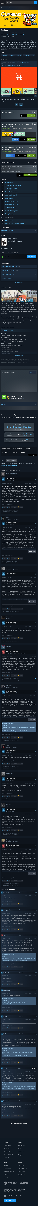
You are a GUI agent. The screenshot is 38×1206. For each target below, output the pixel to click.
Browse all (32, 163)
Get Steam (21, 1165)
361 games (8, 569)
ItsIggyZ (8, 745)
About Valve (21, 1145)
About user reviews (21, 417)
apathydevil (9, 568)
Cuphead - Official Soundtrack (26, 151)
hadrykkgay (9, 685)
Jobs (19, 1148)
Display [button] (23, 452)
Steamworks (7, 1152)
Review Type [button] (5, 448)
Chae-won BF (9, 804)
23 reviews (15, 841)
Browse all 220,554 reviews (19, 1123)
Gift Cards (6, 1158)
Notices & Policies (9, 1171)
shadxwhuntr (9, 616)
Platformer (27, 55)
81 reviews (15, 569)
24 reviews (15, 687)
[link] (21, 155)
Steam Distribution (9, 1155)
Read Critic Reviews (17, 398)
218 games (8, 841)
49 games (8, 806)
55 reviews (8, 775)
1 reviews (8, 618)
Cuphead (14, 128)
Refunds (6, 1177)
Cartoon (12, 55)
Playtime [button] (14, 452)
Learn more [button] (31, 257)
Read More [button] (32, 551)
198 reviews (16, 519)
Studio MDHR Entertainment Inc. (16, 33)
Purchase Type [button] (17, 448)
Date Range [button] (5, 452)
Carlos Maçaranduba (11, 473)
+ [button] (33, 55)
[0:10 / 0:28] (19, 77)
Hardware (21, 1152)
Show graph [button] (31, 455)
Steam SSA (7, 1148)
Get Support (21, 1171)
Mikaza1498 (9, 773)
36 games (8, 747)
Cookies (6, 1174)
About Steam (7, 1145)
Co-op (19, 55)
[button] (4, 8)
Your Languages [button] (10, 460)
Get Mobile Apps (9, 1200)
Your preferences (31, 417)
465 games (8, 519)
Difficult (4, 55)
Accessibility (7, 1168)
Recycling (21, 1155)
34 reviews (15, 806)
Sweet (7, 517)
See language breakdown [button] (7, 417)
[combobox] (20, 2)
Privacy (6, 1165)
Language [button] (27, 448)
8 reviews (14, 747)
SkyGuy (8, 839)
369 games (8, 475)
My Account (21, 1174)
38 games (8, 687)
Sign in (3, 99)
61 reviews (15, 475)
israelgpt (8, 646)
